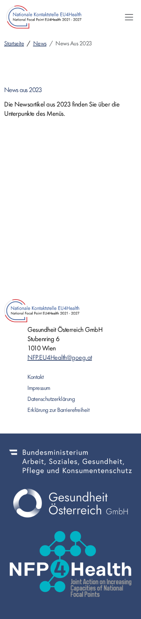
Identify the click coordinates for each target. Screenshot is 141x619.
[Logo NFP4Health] (70, 564)
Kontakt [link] (35, 377)
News (40, 43)
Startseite (14, 43)
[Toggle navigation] (129, 17)
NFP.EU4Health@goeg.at (59, 357)
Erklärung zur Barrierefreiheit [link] (58, 410)
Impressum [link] (38, 388)
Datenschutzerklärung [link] (51, 399)
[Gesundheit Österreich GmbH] (70, 503)
